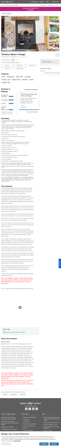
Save (57, 55)
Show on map (20, 68)
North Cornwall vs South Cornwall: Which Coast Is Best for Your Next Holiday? (52, 419)
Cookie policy (26, 421)
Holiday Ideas (51, 5)
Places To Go (43, 5)
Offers (57, 5)
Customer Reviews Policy (29, 426)
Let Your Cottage (34, 1)
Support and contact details (29, 417)
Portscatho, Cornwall (14, 56)
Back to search (7, 13)
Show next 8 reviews (31, 111)
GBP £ (47, 1)
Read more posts (48, 430)
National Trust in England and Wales (15, 332)
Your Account (56, 1)
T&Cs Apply (30, 9)
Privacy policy (26, 419)
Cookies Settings (6, 443)
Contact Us (42, 1)
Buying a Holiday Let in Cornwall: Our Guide (51, 427)
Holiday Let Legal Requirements (51, 422)
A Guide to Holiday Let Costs (50, 424)
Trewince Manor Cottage (13, 54)
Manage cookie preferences (29, 424)
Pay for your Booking (28, 430)
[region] (30, 439)
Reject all (54, 443)
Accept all (44, 443)
